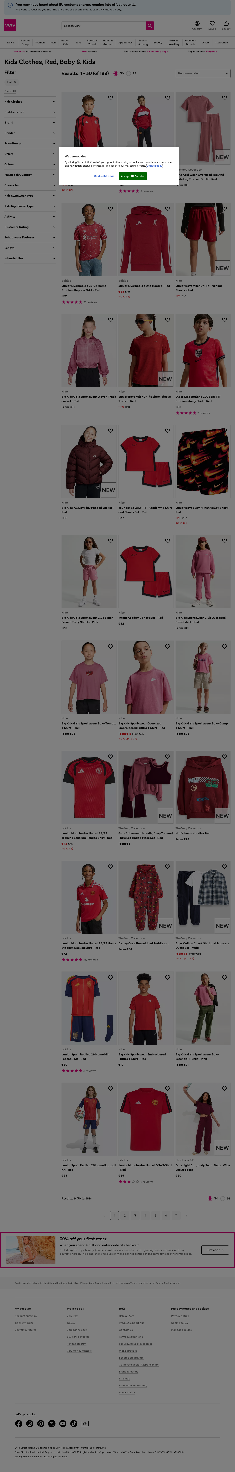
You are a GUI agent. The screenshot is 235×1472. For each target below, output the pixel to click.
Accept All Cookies (133, 176)
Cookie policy (154, 166)
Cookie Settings (104, 176)
